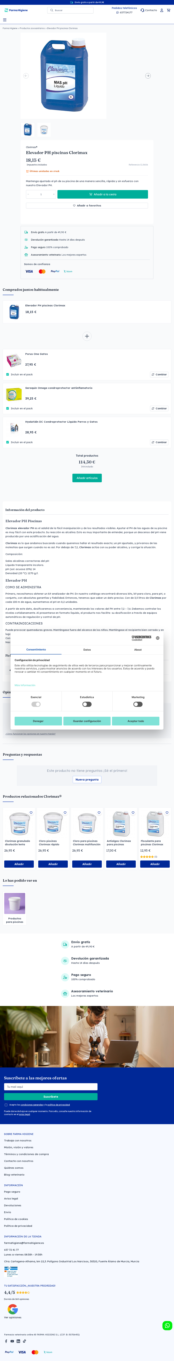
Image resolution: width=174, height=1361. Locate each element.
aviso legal (24, 1114)
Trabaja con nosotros (17, 1140)
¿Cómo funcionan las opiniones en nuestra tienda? (30, 734)
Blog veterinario (14, 1174)
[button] (28, 129)
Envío (7, 1212)
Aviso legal (11, 1198)
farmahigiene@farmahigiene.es (24, 1243)
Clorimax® (31, 147)
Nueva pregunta (87, 779)
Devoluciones (12, 1205)
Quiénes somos (13, 1167)
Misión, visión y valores (18, 1147)
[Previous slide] (26, 76)
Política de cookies (16, 1219)
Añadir (19, 864)
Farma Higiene (10, 28)
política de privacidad (59, 1104)
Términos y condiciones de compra (26, 1154)
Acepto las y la (39, 1104)
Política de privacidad (18, 1225)
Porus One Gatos (36, 354)
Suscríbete (51, 1096)
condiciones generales (32, 1104)
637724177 (126, 12)
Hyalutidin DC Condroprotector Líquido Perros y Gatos (61, 421)
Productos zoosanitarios (32, 28)
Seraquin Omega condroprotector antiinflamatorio (58, 388)
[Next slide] (148, 76)
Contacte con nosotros (18, 1161)
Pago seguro (12, 1191)
